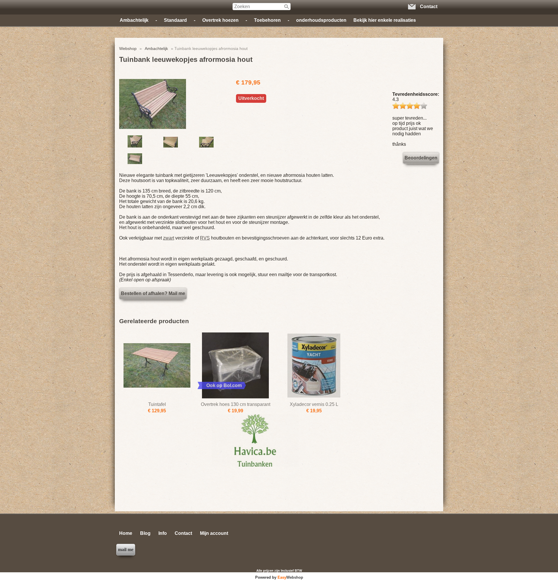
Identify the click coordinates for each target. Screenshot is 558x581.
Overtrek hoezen (220, 20)
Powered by (279, 577)
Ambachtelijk (134, 20)
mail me (125, 549)
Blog (145, 533)
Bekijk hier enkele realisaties (384, 20)
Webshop (128, 48)
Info (162, 533)
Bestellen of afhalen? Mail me (153, 293)
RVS (205, 237)
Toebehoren (267, 20)
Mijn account (214, 533)
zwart (168, 237)
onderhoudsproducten (321, 20)
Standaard (175, 20)
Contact (183, 533)
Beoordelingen (421, 157)
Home (125, 533)
